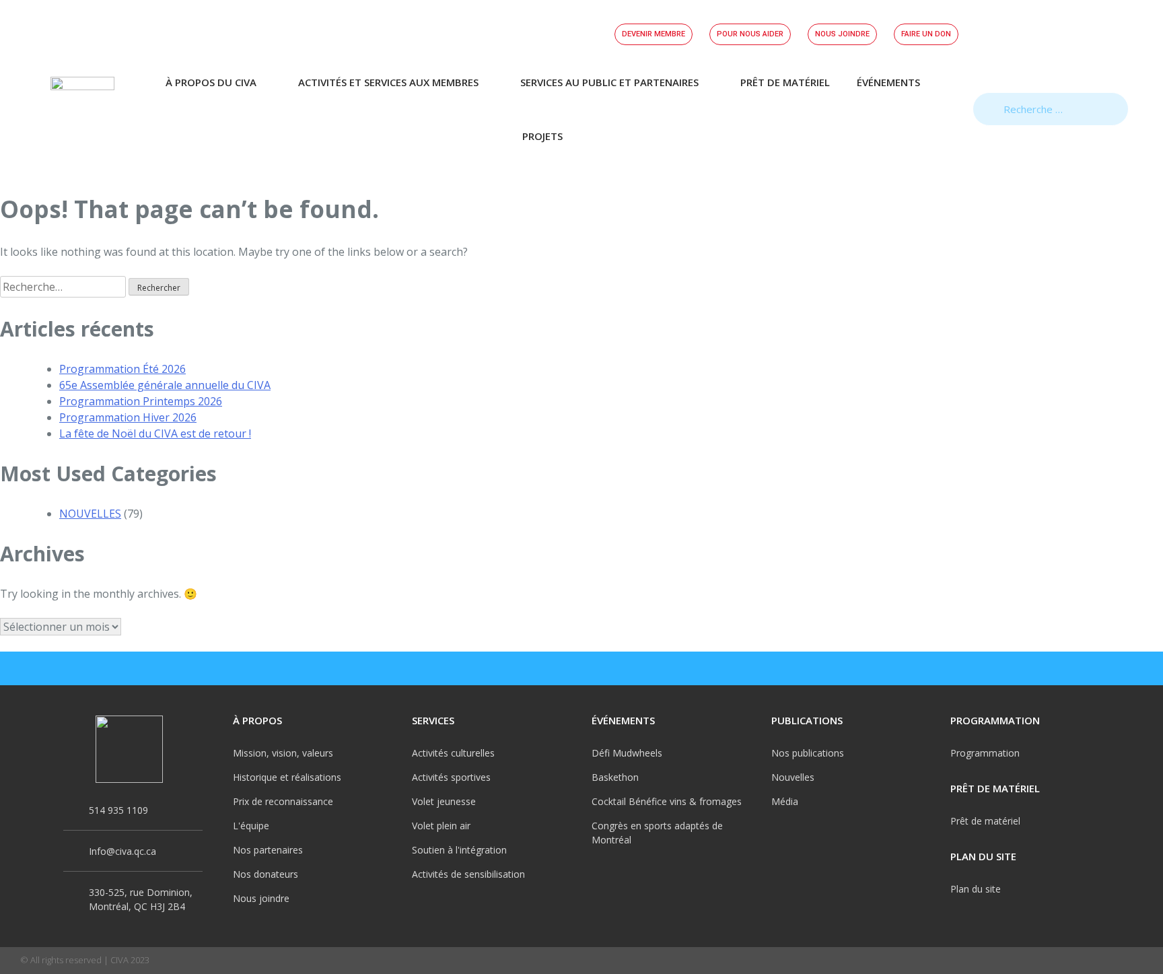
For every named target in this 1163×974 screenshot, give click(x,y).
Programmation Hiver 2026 (128, 417)
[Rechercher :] (64, 286)
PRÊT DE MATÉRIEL (785, 82)
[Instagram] (1077, 668)
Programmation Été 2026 (122, 368)
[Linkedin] (1136, 668)
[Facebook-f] (1047, 668)
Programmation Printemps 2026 (140, 401)
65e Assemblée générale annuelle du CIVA (165, 385)
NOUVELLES (90, 513)
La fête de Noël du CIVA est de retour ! (155, 433)
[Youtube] (1106, 668)
